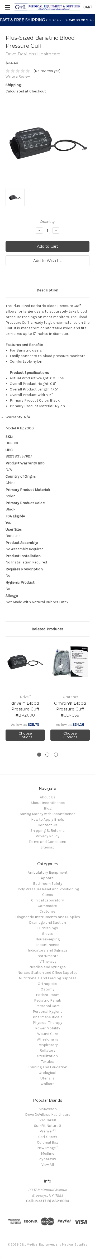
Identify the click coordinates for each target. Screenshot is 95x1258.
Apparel (47, 878)
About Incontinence (48, 803)
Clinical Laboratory (47, 900)
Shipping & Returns (47, 830)
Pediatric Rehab (47, 1000)
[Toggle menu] (7, 7)
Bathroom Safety (47, 883)
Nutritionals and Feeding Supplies (48, 978)
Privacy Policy (47, 836)
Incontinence (47, 945)
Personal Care (47, 1006)
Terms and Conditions (47, 841)
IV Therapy (47, 961)
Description (47, 290)
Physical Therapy (47, 1022)
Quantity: (47, 221)
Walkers (47, 1084)
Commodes (47, 906)
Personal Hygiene (47, 1011)
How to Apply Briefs (47, 819)
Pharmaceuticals (48, 1017)
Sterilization (47, 1056)
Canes (47, 894)
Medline (47, 1153)
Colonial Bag (47, 1142)
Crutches (48, 911)
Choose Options (25, 735)
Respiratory (47, 1045)
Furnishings (47, 928)
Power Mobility (47, 1028)
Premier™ (47, 1131)
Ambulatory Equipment (48, 872)
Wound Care (47, 1034)
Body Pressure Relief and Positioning (47, 889)
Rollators (48, 1050)
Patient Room (47, 995)
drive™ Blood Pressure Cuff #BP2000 (25, 709)
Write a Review (18, 76)
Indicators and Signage (47, 950)
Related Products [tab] (47, 628)
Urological (47, 1072)
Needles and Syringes (47, 967)
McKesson (48, 1109)
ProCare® (47, 1120)
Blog (47, 808)
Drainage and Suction (47, 922)
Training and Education (47, 1067)
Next (89, 694)
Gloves (47, 933)
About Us (47, 797)
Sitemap (47, 847)
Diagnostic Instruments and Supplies (47, 917)
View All (47, 1164)
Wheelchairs (47, 1039)
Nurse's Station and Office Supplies (47, 972)
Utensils (47, 1078)
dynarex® (47, 1159)
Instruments (47, 956)
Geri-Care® (47, 1137)
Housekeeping (48, 939)
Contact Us (47, 825)
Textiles (47, 1061)
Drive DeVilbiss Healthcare (47, 1114)
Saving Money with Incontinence (47, 814)
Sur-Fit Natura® (47, 1125)
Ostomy (47, 989)
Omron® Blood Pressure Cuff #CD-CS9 (70, 709)
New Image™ (47, 1148)
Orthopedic (47, 983)
